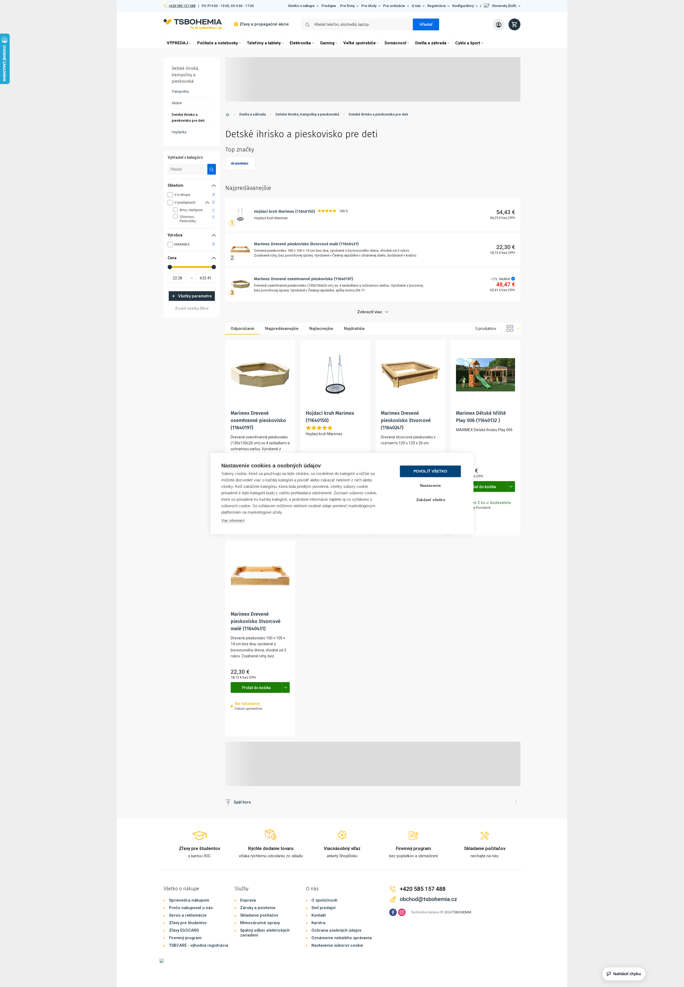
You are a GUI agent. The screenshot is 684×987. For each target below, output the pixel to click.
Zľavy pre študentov (188, 922)
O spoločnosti (324, 900)
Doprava (248, 900)
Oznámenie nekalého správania (341, 937)
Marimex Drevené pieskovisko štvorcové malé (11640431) (306, 244)
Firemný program (185, 937)
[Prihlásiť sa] (499, 24)
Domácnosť (395, 43)
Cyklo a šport (467, 43)
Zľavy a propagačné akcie (264, 24)
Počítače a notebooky (217, 43)
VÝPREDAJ (177, 43)
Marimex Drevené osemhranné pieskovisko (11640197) (303, 278)
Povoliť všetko (430, 471)
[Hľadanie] (211, 169)
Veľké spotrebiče (359, 43)
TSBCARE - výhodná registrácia (198, 945)
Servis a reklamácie (188, 915)
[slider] (170, 267)
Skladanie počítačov (259, 915)
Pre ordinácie (394, 6)
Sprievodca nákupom (189, 900)
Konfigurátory (463, 6)
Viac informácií (233, 520)
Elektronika (300, 43)
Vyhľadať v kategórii (185, 157)
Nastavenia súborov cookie (337, 945)
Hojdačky (179, 132)
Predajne (328, 6)
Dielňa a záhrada (430, 43)
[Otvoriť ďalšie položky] (511, 486)
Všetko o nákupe (301, 6)
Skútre (177, 103)
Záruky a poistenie (257, 907)
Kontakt (318, 915)
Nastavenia (430, 486)
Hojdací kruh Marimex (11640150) (284, 211)
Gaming (327, 43)
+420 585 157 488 (182, 6)
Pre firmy (347, 6)
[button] (502, 6)
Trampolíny (180, 91)
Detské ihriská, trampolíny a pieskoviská (307, 114)
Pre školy (368, 6)
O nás (416, 6)
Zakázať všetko (430, 500)
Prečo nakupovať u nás (191, 907)
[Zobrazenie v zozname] (511, 328)
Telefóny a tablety (264, 43)
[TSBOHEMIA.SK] (193, 24)
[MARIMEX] (240, 163)
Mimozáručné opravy (260, 922)
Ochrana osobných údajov (336, 930)
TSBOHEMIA (461, 912)
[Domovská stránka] (227, 115)
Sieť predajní (323, 907)
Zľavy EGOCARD (184, 930)
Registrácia (436, 6)
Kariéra (318, 922)
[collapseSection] (207, 202)
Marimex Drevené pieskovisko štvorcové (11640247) (406, 420)
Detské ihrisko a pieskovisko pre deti (378, 114)
